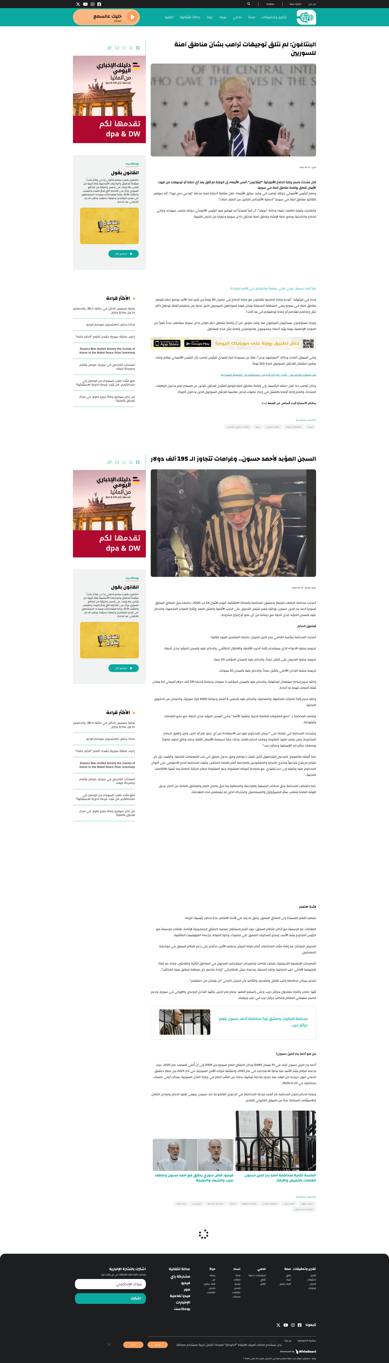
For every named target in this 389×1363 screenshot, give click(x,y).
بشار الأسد (180, 1204)
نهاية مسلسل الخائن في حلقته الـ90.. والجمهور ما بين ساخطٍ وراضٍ (104, 310)
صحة (251, 17)
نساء (223, 17)
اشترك (136, 1298)
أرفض (133, 1345)
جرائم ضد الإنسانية (215, 1204)
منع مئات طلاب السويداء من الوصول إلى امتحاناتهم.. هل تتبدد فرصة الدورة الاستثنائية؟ (105, 382)
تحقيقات (311, 1280)
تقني (263, 1280)
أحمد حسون (289, 1204)
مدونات (312, 1288)
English (270, 4)
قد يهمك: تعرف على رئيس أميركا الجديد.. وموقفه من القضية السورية (268, 374)
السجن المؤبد (307, 1204)
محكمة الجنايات (270, 1204)
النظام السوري (272, 427)
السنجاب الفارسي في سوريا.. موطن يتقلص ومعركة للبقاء (107, 366)
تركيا (258, 427)
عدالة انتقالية (190, 17)
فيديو (237, 1284)
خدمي (237, 17)
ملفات (237, 1280)
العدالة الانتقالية (249, 1204)
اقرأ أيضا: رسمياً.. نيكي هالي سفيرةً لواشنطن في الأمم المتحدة (273, 288)
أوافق (158, 1345)
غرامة (232, 1204)
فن (213, 1280)
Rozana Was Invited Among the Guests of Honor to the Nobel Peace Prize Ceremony (107, 350)
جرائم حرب (196, 1204)
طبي (288, 1275)
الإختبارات (183, 1302)
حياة (210, 17)
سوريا (310, 427)
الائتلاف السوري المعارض (238, 427)
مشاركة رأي (180, 1276)
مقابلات (236, 1292)
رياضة (212, 1275)
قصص (313, 1284)
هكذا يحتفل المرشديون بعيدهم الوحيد (110, 324)
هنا (264, 403)
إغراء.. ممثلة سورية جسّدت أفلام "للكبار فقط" (105, 336)
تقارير (313, 1275)
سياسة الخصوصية (307, 1341)
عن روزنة (287, 1341)
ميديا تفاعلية (180, 1296)
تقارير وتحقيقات (274, 17)
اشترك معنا (295, 4)
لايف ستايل (285, 1284)
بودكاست (182, 1309)
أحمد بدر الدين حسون (304, 1209)
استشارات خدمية (257, 1275)
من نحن (312, 4)
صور (187, 1289)
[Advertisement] (233, 253)
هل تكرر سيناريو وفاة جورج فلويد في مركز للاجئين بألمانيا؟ (107, 398)
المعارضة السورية (293, 427)
